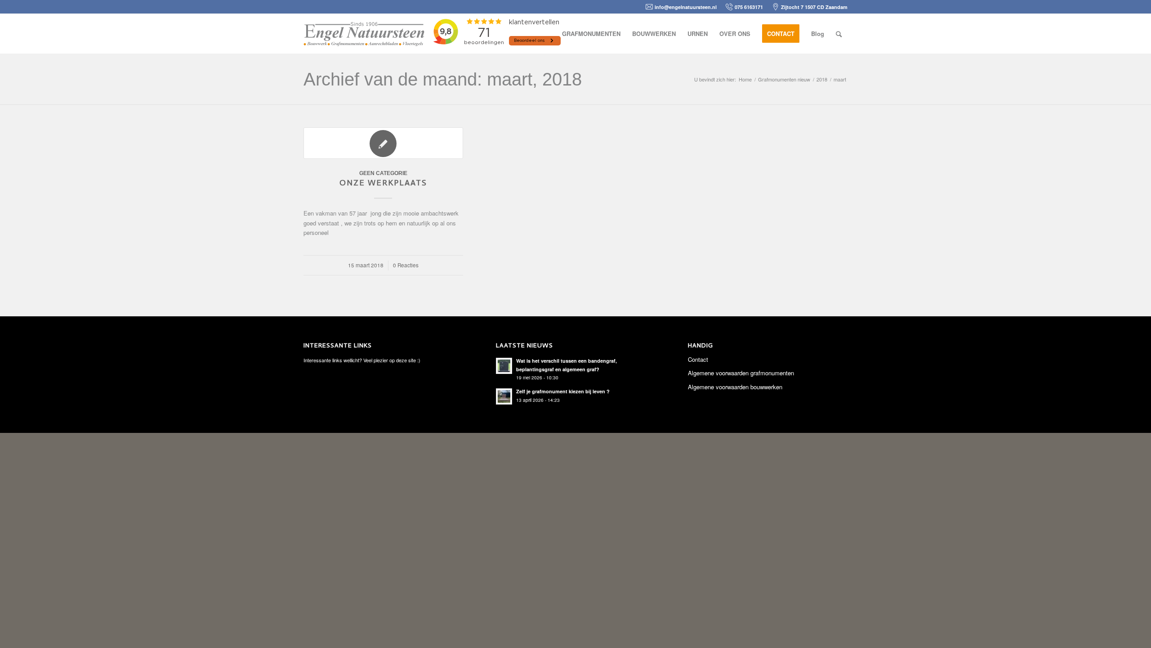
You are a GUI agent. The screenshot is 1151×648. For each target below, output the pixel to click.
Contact (698, 359)
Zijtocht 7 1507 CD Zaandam (814, 7)
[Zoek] (839, 34)
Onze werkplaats (383, 183)
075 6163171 (749, 7)
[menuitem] (591, 34)
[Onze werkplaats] (383, 143)
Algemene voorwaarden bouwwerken (735, 386)
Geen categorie (383, 173)
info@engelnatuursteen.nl (686, 7)
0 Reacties (406, 265)
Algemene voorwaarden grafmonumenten (741, 373)
